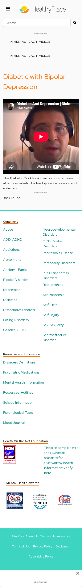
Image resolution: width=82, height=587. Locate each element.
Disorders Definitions (19, 362)
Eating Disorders (16, 320)
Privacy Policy (42, 546)
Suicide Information (18, 402)
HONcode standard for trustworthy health (58, 458)
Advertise (63, 536)
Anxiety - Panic (14, 269)
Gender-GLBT (14, 330)
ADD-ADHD (12, 239)
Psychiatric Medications (21, 372)
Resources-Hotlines (18, 392)
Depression (12, 290)
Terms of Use (21, 546)
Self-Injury (51, 315)
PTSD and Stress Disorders (56, 275)
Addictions (11, 249)
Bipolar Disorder (15, 279)
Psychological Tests (18, 412)
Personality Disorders (59, 263)
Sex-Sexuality (53, 325)
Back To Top (11, 198)
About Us (31, 536)
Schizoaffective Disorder (55, 337)
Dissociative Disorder (19, 310)
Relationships (53, 285)
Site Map (18, 536)
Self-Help (50, 305)
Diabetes (10, 300)
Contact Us (47, 536)
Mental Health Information (23, 382)
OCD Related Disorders (53, 243)
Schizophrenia (53, 295)
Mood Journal (14, 422)
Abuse (8, 229)
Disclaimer (63, 546)
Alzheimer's (12, 259)
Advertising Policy (41, 556)
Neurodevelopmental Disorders (59, 232)
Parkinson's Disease (58, 253)
